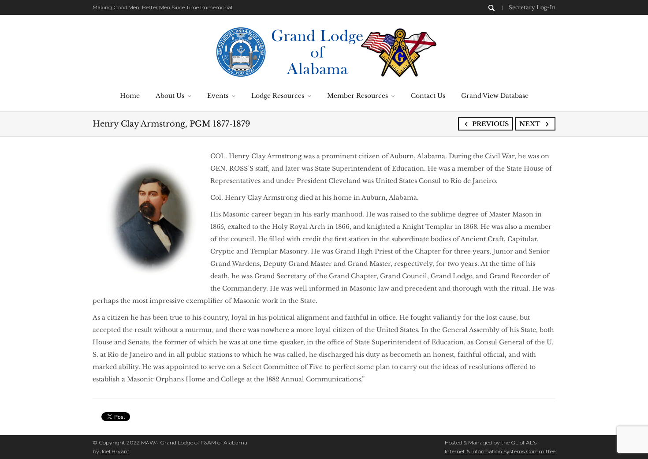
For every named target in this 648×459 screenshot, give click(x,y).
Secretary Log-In (532, 7)
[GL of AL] (324, 51)
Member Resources (357, 96)
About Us (170, 96)
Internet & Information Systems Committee (500, 451)
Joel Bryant (115, 451)
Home (130, 96)
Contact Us (428, 96)
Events (217, 96)
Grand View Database (495, 96)
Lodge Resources (277, 96)
